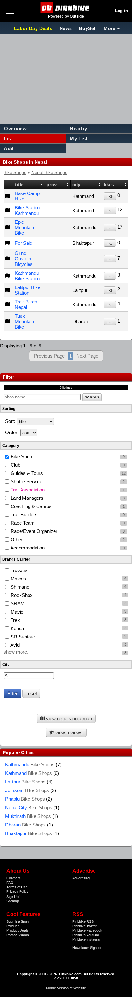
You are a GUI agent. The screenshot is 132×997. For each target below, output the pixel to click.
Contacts (13, 878)
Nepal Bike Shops (49, 172)
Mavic (16, 612)
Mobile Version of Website (66, 988)
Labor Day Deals (34, 28)
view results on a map (68, 718)
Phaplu (25, 799)
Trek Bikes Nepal (26, 304)
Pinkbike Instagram (87, 939)
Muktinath (28, 816)
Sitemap (12, 901)
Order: (12, 432)
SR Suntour (22, 636)
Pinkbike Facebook (87, 930)
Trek (14, 620)
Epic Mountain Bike (24, 227)
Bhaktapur (28, 833)
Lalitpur (25, 781)
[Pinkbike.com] (66, 7)
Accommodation (67, 547)
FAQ (9, 882)
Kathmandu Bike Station (27, 275)
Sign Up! (13, 897)
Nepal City (28, 807)
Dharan (25, 824)
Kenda (16, 628)
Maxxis (17, 578)
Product (12, 926)
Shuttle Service (67, 481)
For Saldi (24, 243)
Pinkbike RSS (83, 921)
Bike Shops (15, 172)
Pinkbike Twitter (84, 926)
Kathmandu (29, 764)
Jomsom (27, 790)
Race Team (67, 523)
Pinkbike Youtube (85, 935)
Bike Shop (67, 456)
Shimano (19, 587)
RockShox (21, 595)
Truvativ (18, 570)
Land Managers (67, 498)
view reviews (68, 732)
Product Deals (17, 930)
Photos (11, 935)
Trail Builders (67, 514)
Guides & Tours (67, 473)
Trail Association (67, 489)
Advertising (81, 878)
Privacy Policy (17, 891)
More (109, 28)
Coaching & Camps (67, 506)
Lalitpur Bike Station (27, 290)
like (110, 196)
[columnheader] (8, 184)
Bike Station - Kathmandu (29, 210)
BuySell (88, 28)
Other (67, 539)
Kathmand (28, 773)
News (66, 28)
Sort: (10, 421)
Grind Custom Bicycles (24, 259)
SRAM (17, 603)
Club (67, 465)
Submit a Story (17, 921)
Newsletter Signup (86, 948)
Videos (23, 935)
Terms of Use (17, 887)
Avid (14, 645)
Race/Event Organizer (67, 531)
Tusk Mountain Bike (24, 321)
